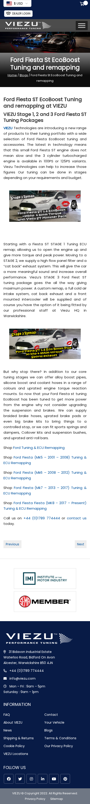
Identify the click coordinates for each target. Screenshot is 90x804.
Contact (51, 714)
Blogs (24, 75)
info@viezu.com (22, 678)
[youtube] (54, 779)
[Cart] (83, 4)
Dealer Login (21, 13)
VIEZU (7, 128)
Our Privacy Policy (58, 746)
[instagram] (31, 779)
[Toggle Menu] (81, 25)
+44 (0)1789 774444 (42, 518)
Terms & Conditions (60, 738)
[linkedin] (43, 779)
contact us (77, 518)
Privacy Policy (35, 799)
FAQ (6, 714)
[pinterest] (65, 779)
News (7, 730)
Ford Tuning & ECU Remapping (39, 447)
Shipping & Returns (18, 738)
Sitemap (56, 799)
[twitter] (20, 779)
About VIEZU (12, 722)
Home (12, 75)
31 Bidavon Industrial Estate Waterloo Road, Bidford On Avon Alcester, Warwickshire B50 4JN (29, 657)
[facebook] (9, 779)
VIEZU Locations (15, 753)
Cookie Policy (14, 746)
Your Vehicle (54, 722)
